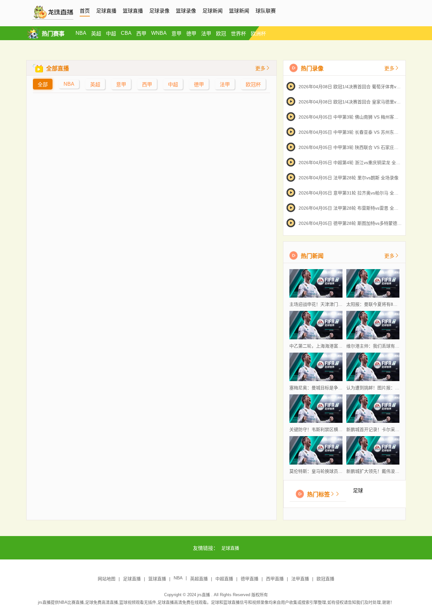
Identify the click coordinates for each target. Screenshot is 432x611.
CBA (126, 33)
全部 (43, 84)
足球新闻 (212, 11)
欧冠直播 (325, 578)
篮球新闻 (239, 11)
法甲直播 (300, 578)
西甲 (141, 33)
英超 (96, 33)
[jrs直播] (53, 18)
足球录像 (159, 11)
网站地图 (106, 578)
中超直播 (224, 578)
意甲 (176, 33)
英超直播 (199, 578)
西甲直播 (275, 578)
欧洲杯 (258, 33)
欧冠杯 (253, 84)
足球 (358, 490)
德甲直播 (249, 578)
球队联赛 (266, 11)
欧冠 (221, 33)
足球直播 (106, 11)
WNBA (159, 33)
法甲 (206, 33)
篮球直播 (133, 11)
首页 (85, 11)
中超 (111, 33)
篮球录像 (186, 11)
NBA (81, 33)
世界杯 (238, 33)
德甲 (191, 33)
